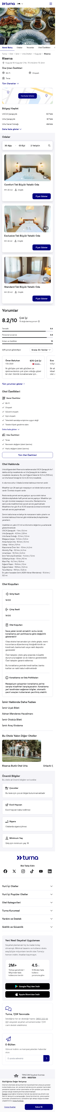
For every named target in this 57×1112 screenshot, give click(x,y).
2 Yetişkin (35, 145)
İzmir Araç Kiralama (12, 725)
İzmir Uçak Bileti (10, 707)
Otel (11, 54)
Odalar (19, 47)
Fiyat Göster (42, 196)
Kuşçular (38, 54)
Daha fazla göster (9, 429)
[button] (27, 26)
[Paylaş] (50, 12)
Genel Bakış (7, 47)
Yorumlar (30, 47)
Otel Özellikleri (44, 47)
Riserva (47, 54)
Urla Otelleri (27, 54)
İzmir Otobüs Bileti (12, 719)
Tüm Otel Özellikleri (27, 455)
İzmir (17, 54)
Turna (4, 54)
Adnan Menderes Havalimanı (17, 713)
